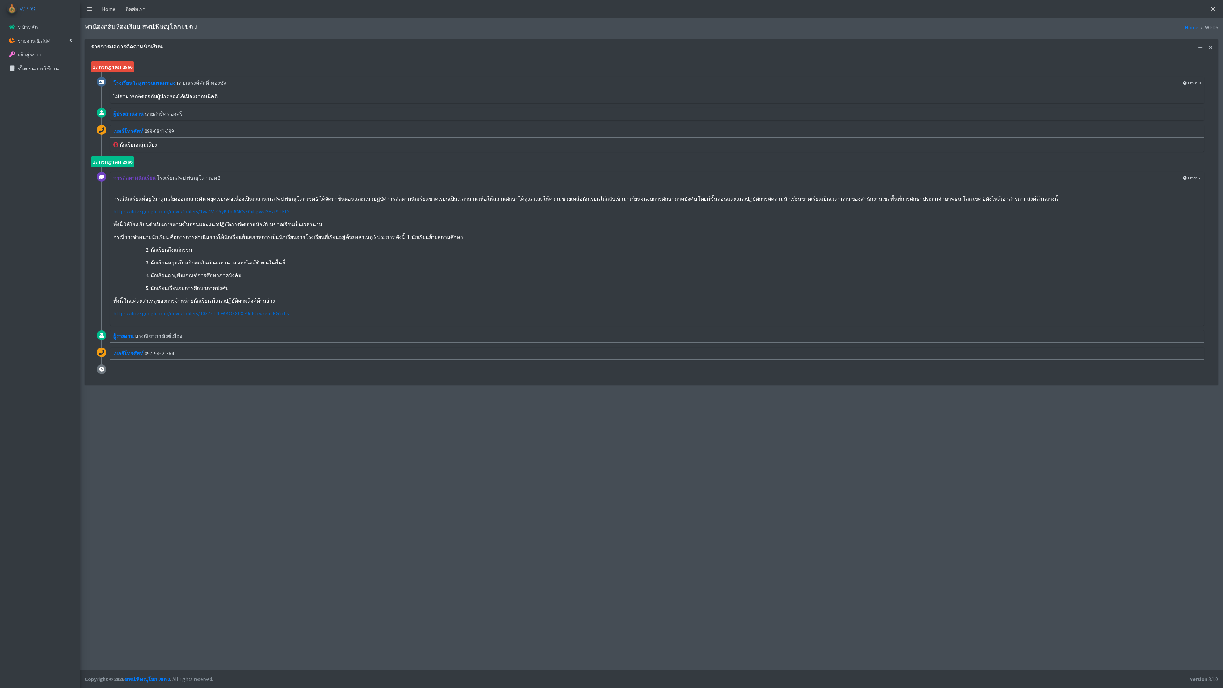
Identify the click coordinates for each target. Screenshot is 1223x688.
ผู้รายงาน (123, 336)
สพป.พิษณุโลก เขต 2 (147, 679)
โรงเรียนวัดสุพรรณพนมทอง (144, 83)
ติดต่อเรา (135, 9)
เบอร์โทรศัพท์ (128, 131)
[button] (89, 9)
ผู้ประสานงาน (128, 114)
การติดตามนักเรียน (134, 178)
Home (108, 9)
